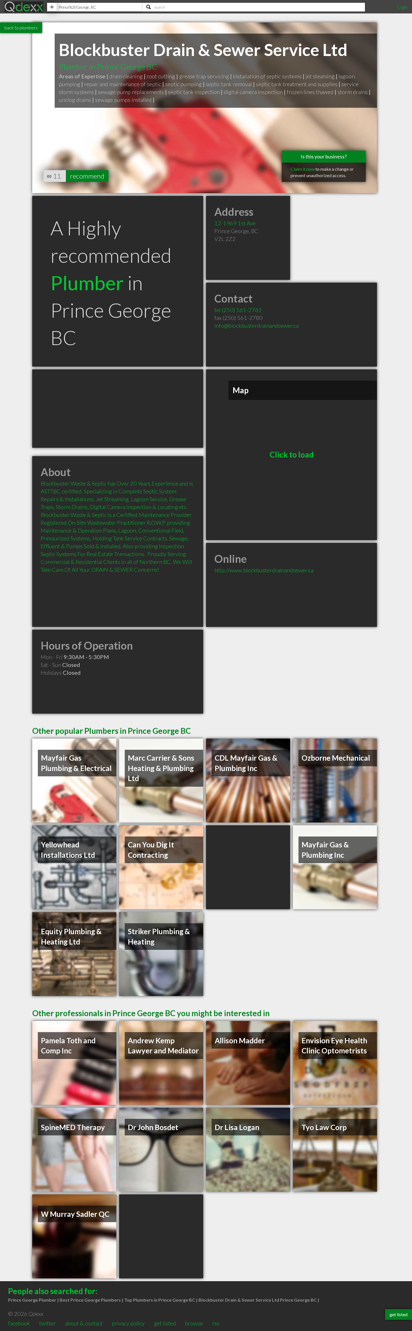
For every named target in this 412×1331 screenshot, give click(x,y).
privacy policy (128, 1323)
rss (215, 1323)
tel (238, 309)
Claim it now (302, 169)
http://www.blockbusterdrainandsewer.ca (263, 570)
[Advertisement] (117, 408)
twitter (47, 1323)
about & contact (84, 1323)
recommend (87, 176)
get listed (165, 1323)
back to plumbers (21, 27)
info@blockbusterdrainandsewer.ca (256, 325)
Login (402, 7)
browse (194, 1323)
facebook (19, 1323)
